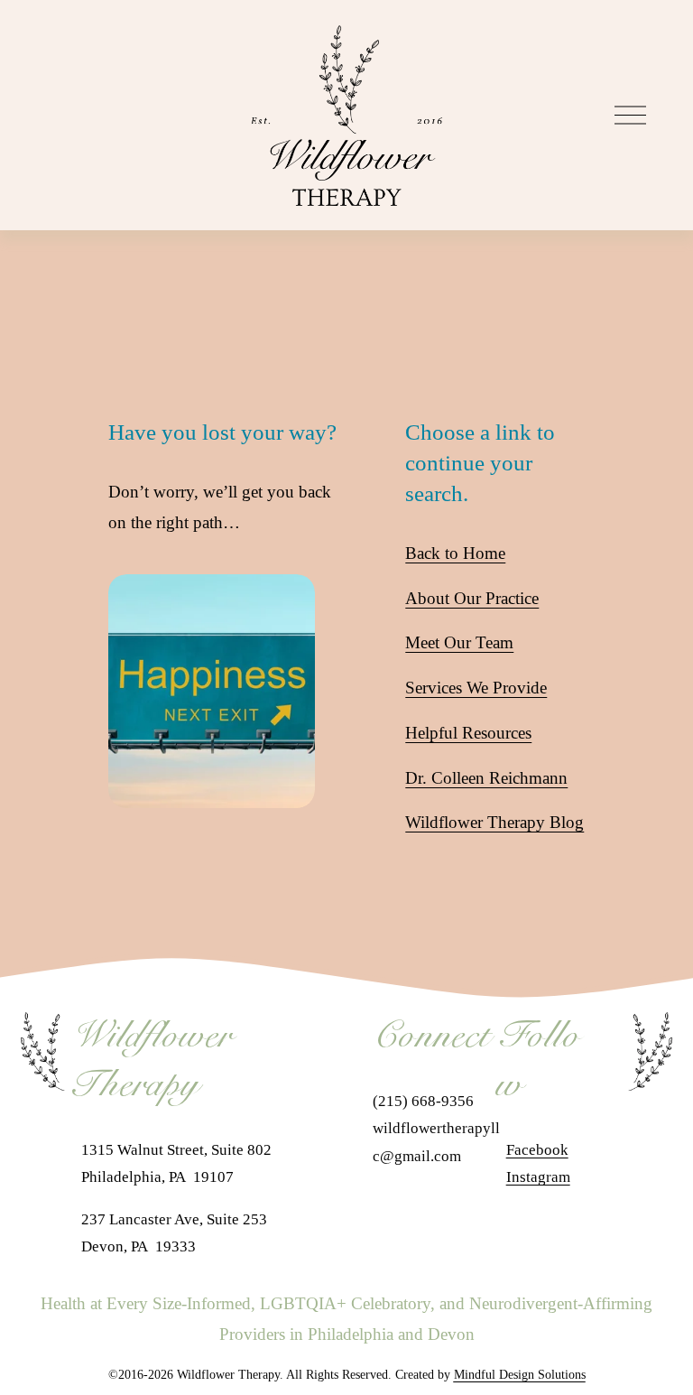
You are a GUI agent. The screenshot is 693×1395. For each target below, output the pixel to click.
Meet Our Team (459, 642)
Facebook (537, 1149)
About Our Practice (472, 598)
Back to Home (455, 553)
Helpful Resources (468, 732)
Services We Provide (476, 687)
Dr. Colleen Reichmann (486, 777)
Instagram (538, 1177)
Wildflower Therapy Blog (494, 822)
